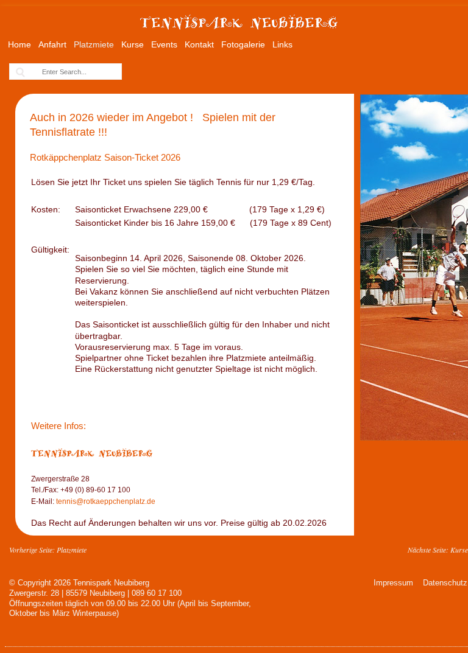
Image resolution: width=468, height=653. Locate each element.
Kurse (132, 44)
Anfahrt (52, 44)
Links (282, 44)
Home (19, 44)
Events (164, 44)
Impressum (393, 582)
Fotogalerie (243, 44)
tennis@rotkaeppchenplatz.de (104, 501)
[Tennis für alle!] (239, 35)
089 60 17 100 (157, 593)
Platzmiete (94, 44)
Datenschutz (445, 582)
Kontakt (199, 44)
